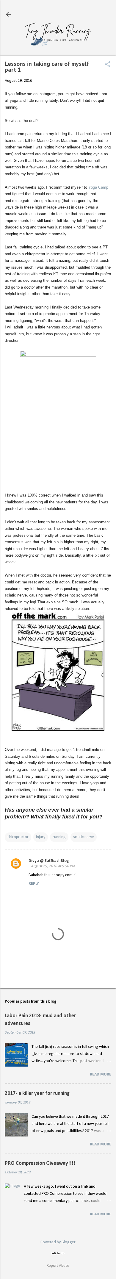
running (59, 837)
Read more (100, 1074)
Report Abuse (58, 1266)
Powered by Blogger (58, 1242)
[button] (107, 65)
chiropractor (18, 837)
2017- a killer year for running (37, 1093)
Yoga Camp (98, 187)
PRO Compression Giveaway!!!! (40, 1163)
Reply (34, 884)
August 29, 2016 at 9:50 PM (53, 866)
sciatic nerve (83, 837)
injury (40, 837)
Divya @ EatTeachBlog (49, 861)
